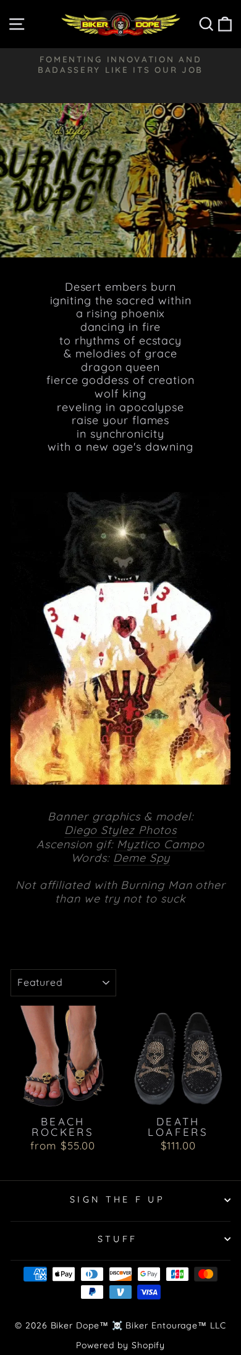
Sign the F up (117, 1199)
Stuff (118, 1239)
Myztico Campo (161, 844)
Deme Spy (141, 858)
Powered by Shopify (121, 1345)
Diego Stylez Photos (120, 830)
